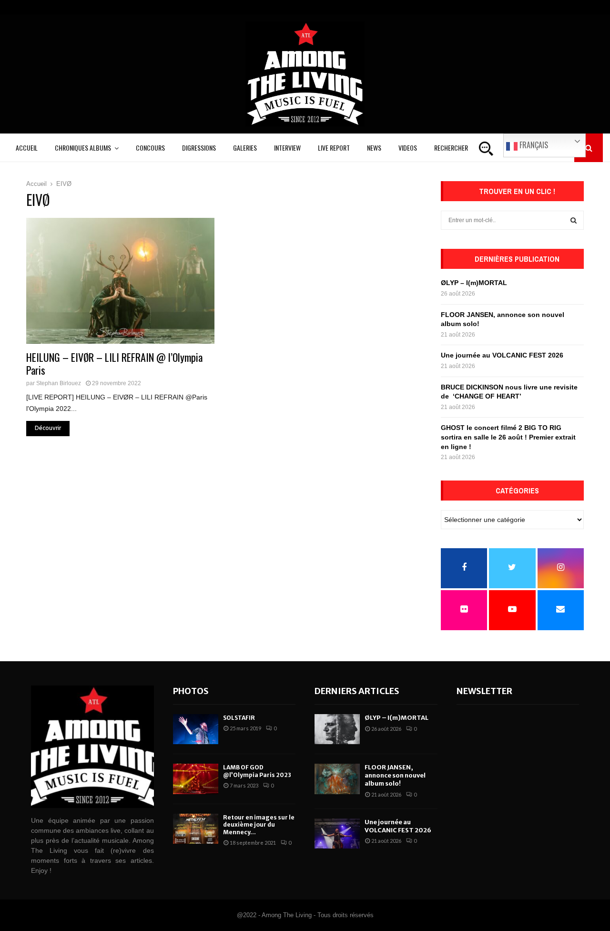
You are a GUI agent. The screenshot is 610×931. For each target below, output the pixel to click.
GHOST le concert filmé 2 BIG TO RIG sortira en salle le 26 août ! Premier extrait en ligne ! (508, 437)
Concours (150, 148)
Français (533, 145)
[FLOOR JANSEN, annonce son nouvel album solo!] (337, 779)
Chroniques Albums (83, 148)
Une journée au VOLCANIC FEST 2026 (502, 355)
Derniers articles (357, 690)
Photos (191, 690)
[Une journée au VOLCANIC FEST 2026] (337, 833)
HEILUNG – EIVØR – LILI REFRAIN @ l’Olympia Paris (114, 363)
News (374, 148)
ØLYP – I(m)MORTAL (474, 282)
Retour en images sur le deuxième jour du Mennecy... (259, 825)
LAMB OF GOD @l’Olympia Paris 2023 (257, 771)
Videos (407, 148)
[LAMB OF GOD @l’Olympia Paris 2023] (195, 779)
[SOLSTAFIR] (195, 729)
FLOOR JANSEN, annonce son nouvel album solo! (395, 775)
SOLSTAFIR (239, 717)
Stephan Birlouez (58, 383)
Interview (287, 148)
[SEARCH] (573, 220)
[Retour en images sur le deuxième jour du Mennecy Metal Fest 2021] (195, 829)
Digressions (199, 148)
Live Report (334, 148)
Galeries (245, 148)
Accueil (27, 148)
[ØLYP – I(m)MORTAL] (337, 729)
